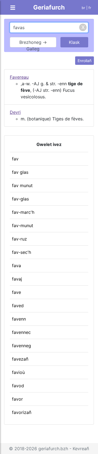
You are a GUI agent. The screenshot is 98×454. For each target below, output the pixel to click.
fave (16, 292)
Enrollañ (84, 60)
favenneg (21, 345)
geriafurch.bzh (53, 448)
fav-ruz (19, 239)
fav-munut (22, 225)
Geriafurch (49, 7)
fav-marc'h (23, 212)
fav (15, 159)
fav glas (20, 172)
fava (16, 265)
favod (18, 385)
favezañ (20, 359)
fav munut (22, 185)
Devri (15, 112)
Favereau (19, 77)
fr (89, 8)
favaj (17, 279)
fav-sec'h (21, 252)
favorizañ (21, 412)
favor (17, 399)
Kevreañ (81, 448)
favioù (18, 372)
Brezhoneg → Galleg (33, 43)
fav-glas (20, 199)
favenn (19, 319)
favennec (21, 332)
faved (18, 305)
